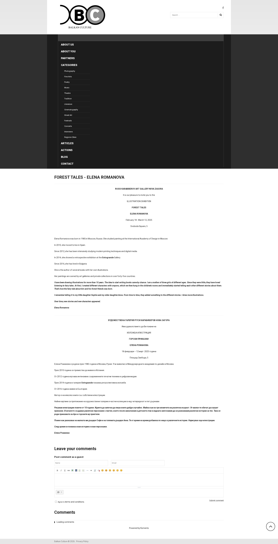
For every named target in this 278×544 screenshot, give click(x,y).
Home (65, 37)
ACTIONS (67, 150)
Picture (72, 470)
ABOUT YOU (68, 51)
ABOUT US (67, 44)
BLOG (64, 156)
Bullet (87, 470)
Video (76, 470)
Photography (69, 71)
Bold (57, 470)
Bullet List (80, 470)
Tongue (114, 470)
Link (68, 470)
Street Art (68, 115)
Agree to (61, 502)
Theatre (67, 93)
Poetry (67, 82)
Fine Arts (68, 76)
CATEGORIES (69, 65)
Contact (67, 163)
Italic (61, 470)
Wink (121, 470)
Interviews (68, 132)
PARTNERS (68, 58)
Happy (106, 470)
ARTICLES (67, 143)
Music (66, 88)
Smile (102, 470)
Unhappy (117, 470)
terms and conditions (74, 502)
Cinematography (71, 110)
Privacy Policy (82, 541)
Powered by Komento (139, 528)
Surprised (110, 470)
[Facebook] (223, 8)
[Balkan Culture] (81, 16)
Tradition (68, 99)
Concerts (68, 126)
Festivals (68, 121)
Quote (91, 470)
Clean (98, 470)
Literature (68, 104)
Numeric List (83, 470)
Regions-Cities (70, 137)
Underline (65, 470)
